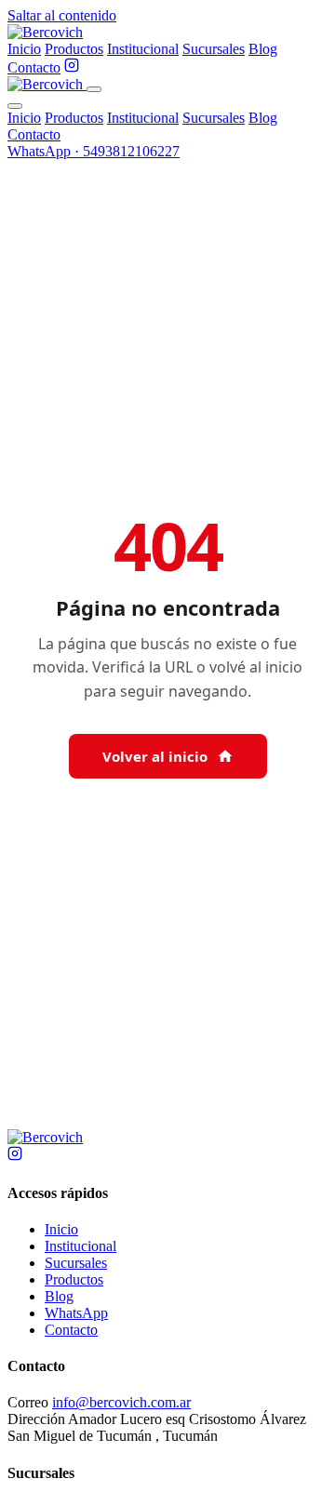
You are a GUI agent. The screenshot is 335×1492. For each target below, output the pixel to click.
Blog (262, 49)
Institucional (143, 49)
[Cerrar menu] (14, 106)
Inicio (24, 49)
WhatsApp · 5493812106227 (93, 151)
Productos (74, 49)
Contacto (33, 67)
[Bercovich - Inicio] (45, 32)
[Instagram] (71, 67)
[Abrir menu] (94, 89)
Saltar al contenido (61, 15)
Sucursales (213, 49)
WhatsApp (76, 1313)
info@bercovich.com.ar (121, 1402)
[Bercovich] (45, 1137)
